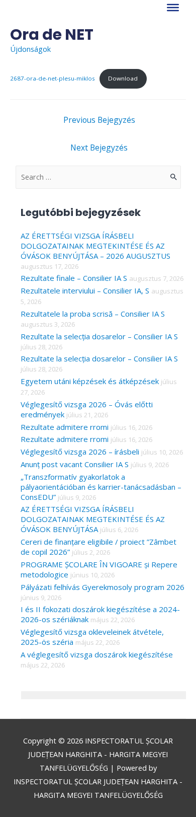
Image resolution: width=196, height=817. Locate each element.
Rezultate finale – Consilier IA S (74, 278)
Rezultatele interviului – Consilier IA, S (85, 290)
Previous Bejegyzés (99, 119)
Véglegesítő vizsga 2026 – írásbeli (80, 452)
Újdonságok (30, 49)
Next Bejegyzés (99, 147)
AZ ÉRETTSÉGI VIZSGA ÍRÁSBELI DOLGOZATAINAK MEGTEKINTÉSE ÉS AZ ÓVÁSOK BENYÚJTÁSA (93, 519)
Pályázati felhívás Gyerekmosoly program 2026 (102, 587)
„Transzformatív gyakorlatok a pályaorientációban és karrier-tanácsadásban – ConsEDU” (101, 487)
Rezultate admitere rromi (65, 427)
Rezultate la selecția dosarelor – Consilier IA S (99, 336)
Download (123, 78)
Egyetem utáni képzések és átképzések (90, 381)
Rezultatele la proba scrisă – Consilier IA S (93, 314)
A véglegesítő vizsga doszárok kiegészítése (97, 654)
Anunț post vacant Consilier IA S (75, 464)
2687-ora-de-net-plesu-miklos (52, 78)
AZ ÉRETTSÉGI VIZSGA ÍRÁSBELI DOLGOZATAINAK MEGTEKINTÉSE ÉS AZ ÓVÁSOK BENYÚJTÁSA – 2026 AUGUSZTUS (95, 246)
